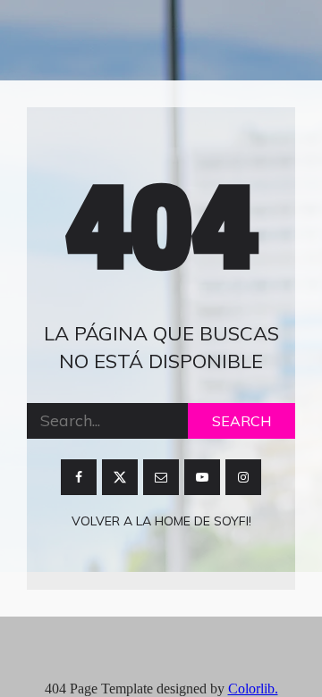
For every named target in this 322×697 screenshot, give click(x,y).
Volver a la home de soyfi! (161, 521)
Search (241, 421)
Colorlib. (253, 688)
